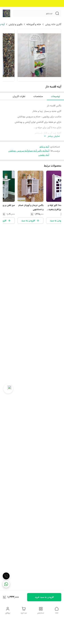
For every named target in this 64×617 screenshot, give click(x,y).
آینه (47, 151)
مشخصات (38, 96)
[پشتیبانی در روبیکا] (8, 388)
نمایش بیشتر (54, 136)
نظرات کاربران (19, 96)
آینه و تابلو (44, 147)
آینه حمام (32, 151)
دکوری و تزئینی (15, 24)
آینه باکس (41, 151)
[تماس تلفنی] (6, 576)
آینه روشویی (43, 155)
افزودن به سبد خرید (44, 597)
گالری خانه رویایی (53, 24)
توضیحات (55, 96)
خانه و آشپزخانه (33, 24)
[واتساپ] (6, 584)
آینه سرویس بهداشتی (18, 151)
